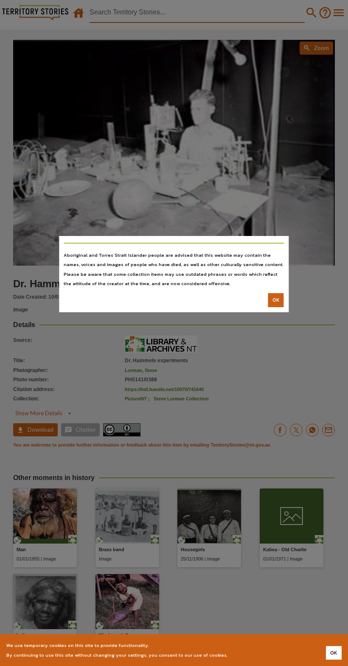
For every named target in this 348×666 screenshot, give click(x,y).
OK (276, 300)
